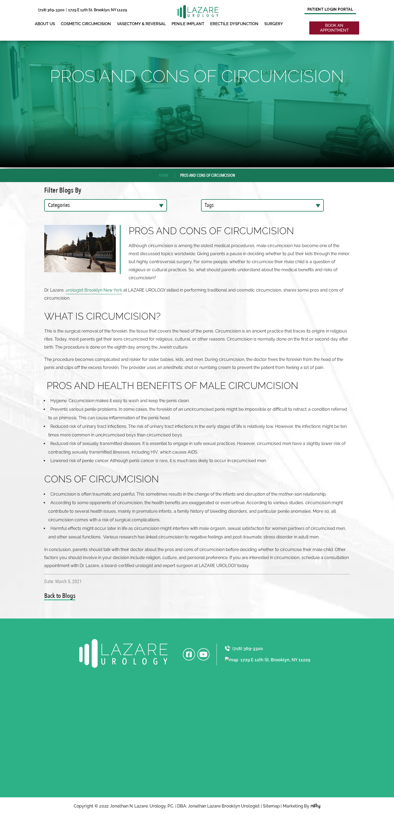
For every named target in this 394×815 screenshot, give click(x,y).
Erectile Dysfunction (234, 23)
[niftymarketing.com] (315, 806)
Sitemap (271, 806)
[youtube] (203, 654)
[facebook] (189, 654)
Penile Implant (188, 23)
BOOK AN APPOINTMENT (334, 28)
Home (164, 175)
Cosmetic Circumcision (86, 23)
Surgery (273, 23)
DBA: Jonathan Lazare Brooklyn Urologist (218, 806)
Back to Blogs (59, 595)
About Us (45, 23)
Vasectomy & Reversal (141, 23)
